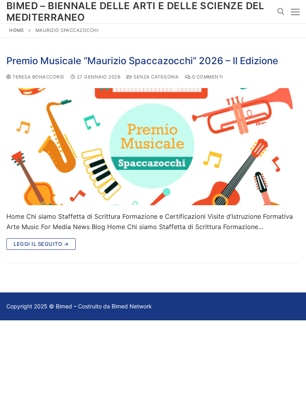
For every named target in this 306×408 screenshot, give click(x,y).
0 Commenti (206, 77)
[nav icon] (295, 11)
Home (16, 30)
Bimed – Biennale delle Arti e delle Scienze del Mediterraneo (135, 11)
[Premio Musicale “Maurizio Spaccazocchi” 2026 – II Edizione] (153, 146)
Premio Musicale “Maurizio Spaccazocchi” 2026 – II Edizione (142, 61)
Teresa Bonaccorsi (37, 77)
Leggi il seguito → (41, 244)
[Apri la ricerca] (280, 11)
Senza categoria (155, 77)
